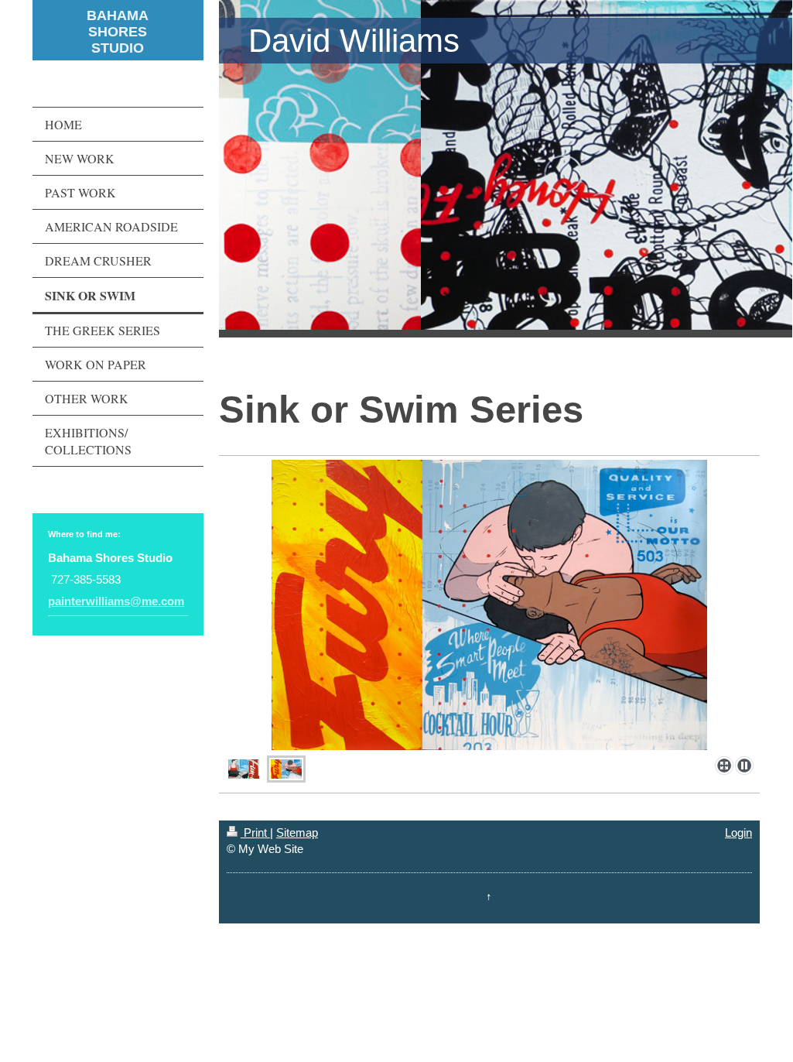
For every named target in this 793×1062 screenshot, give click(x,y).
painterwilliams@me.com (116, 601)
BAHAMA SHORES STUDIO (118, 32)
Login (738, 832)
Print (255, 832)
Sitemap (297, 832)
